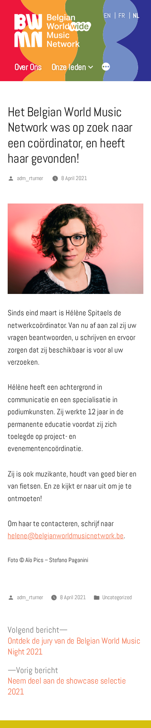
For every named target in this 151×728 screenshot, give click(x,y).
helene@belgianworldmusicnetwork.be (66, 536)
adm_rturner (30, 178)
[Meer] (106, 68)
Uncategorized (117, 597)
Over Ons (28, 66)
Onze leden (69, 66)
